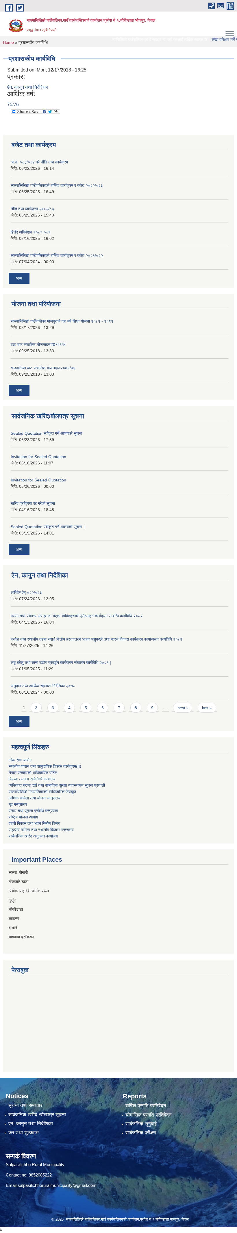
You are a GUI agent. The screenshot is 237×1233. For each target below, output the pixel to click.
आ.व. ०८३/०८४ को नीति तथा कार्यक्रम (39, 162)
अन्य (19, 278)
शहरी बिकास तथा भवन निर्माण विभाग (34, 823)
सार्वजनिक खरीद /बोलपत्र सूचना (37, 1114)
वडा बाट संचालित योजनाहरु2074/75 (38, 344)
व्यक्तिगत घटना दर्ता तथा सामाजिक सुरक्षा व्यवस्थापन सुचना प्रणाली (57, 785)
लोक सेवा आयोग (20, 760)
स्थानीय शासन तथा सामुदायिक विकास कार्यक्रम (42, 766)
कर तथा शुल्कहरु (23, 1132)
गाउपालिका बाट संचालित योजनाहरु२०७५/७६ (43, 368)
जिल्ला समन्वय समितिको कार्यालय (32, 779)
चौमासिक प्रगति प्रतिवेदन (148, 1115)
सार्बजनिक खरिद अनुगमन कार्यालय (33, 836)
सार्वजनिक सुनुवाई (141, 1124)
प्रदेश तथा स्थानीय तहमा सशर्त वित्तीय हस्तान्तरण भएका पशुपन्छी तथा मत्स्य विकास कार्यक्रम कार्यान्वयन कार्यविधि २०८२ (96, 639)
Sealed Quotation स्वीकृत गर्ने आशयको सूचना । (48, 526)
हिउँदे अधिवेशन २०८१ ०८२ (31, 232)
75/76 (13, 104)
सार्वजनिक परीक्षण (140, 1133)
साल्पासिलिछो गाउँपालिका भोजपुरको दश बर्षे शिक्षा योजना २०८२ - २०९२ (62, 321)
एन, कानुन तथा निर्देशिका (30, 1123)
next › (182, 707)
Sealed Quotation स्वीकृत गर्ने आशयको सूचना (46, 433)
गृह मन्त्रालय (18, 804)
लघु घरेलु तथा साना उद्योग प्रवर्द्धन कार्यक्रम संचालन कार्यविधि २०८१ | (61, 662)
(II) (78, 766)
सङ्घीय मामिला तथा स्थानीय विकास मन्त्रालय (41, 829)
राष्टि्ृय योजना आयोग (23, 817)
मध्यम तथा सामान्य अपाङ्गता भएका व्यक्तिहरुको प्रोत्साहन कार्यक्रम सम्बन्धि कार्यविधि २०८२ (76, 615)
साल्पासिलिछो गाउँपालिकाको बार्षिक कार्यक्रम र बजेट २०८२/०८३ (57, 185)
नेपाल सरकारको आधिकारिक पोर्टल (33, 772)
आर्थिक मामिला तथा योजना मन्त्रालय (34, 798)
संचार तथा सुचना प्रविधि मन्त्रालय (33, 810)
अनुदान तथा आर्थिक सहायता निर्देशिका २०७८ (43, 686)
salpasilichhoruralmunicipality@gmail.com (57, 1185)
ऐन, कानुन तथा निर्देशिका (27, 87)
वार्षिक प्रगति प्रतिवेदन (145, 1105)
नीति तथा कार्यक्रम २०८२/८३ (32, 208)
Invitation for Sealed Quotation (38, 456)
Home (8, 42)
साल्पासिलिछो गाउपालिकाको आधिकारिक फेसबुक (42, 791)
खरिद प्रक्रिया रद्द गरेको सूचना (33, 503)
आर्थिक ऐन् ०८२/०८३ (26, 592)
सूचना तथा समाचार (25, 1105)
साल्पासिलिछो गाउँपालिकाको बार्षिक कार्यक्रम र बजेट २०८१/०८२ (57, 255)
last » (207, 707)
